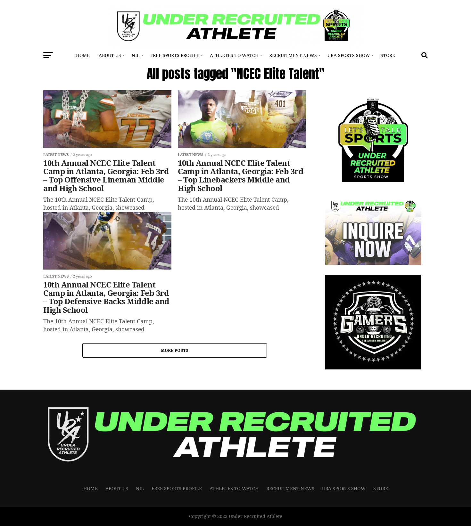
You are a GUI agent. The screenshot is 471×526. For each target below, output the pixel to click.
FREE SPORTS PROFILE (174, 55)
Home (83, 55)
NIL (136, 55)
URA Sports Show (348, 55)
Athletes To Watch (234, 55)
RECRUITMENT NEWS (293, 55)
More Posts (175, 350)
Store (388, 55)
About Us (110, 55)
